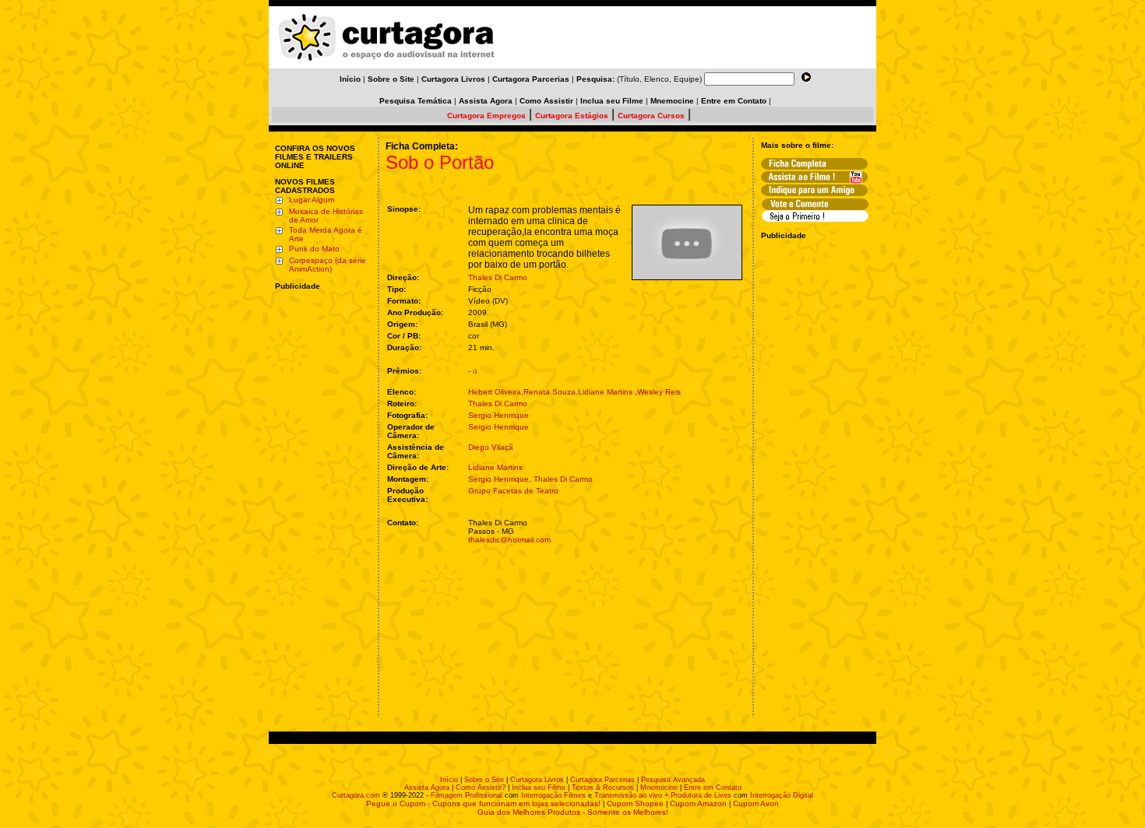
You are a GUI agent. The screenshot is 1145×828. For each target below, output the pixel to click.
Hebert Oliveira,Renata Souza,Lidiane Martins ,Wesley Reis (574, 392)
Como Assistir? (481, 787)
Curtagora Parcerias (602, 780)
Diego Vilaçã (490, 447)
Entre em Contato (713, 787)
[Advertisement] (321, 391)
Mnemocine (659, 787)
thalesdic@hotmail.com (509, 539)
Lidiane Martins (495, 467)
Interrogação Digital (781, 795)
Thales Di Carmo (497, 277)
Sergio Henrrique (498, 415)
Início (449, 780)
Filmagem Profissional (466, 795)
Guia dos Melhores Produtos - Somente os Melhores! (572, 812)
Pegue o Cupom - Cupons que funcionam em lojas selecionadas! (483, 803)
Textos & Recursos (603, 787)
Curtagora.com (356, 795)
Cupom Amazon (698, 803)
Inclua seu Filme (538, 787)
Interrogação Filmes (553, 795)
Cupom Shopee (635, 803)
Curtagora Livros (537, 780)
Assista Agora (426, 787)
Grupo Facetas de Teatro (513, 490)
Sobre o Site (484, 780)
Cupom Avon (756, 803)
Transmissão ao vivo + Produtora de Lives (662, 795)
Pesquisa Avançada (673, 780)
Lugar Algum (311, 199)
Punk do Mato (314, 248)
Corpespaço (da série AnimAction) (327, 264)
